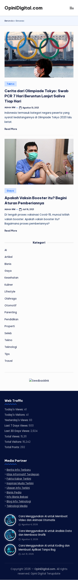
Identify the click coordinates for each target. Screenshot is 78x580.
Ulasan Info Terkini (18, 488)
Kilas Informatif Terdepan (23, 474)
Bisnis (8, 264)
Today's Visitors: (15, 415)
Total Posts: (12, 447)
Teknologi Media (17, 506)
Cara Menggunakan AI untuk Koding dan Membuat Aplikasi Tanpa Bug (44, 547)
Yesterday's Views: (17, 420)
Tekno (10, 83)
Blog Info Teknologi (19, 501)
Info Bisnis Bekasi (17, 497)
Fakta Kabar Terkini (19, 479)
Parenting (11, 312)
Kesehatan (11, 278)
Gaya (10, 190)
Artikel (8, 257)
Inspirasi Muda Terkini (20, 483)
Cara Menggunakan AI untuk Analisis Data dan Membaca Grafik (45, 533)
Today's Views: (14, 409)
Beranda (9, 20)
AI (6, 250)
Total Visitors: (14, 442)
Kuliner (9, 285)
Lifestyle (10, 291)
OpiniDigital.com (24, 8)
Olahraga (10, 298)
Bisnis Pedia (14, 492)
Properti (10, 326)
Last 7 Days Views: (17, 425)
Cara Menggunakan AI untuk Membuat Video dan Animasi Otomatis (43, 518)
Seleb (8, 333)
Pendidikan (11, 319)
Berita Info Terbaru (19, 470)
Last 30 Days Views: (17, 431)
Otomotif (10, 305)
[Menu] (71, 8)
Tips (7, 354)
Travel (8, 361)
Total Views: (13, 436)
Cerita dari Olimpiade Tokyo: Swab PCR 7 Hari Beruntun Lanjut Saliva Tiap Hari (37, 96)
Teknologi (11, 347)
